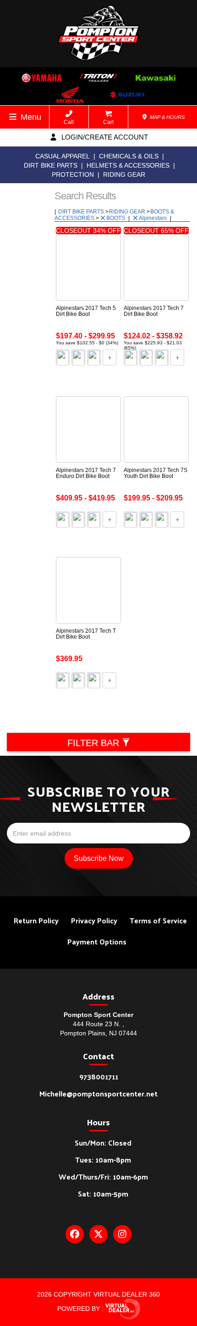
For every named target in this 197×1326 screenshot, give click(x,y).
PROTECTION (73, 174)
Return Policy (36, 920)
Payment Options (96, 941)
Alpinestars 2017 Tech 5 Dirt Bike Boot (86, 311)
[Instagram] (122, 1234)
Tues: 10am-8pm (103, 1159)
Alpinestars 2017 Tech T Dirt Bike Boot (86, 634)
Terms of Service (158, 920)
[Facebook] (75, 1234)
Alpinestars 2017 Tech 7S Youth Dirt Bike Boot (155, 473)
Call (69, 122)
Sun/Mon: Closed (103, 1142)
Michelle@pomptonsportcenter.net (98, 1093)
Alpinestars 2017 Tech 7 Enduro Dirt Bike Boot (86, 473)
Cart (108, 122)
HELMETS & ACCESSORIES (128, 165)
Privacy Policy (94, 920)
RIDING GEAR (124, 174)
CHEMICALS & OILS (129, 156)
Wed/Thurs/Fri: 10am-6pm (103, 1176)
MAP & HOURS (166, 117)
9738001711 (98, 1076)
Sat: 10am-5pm (103, 1193)
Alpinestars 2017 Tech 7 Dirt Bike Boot (154, 311)
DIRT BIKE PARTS (50, 165)
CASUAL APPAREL (62, 156)
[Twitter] (98, 1234)
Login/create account (104, 137)
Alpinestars (153, 218)
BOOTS (116, 218)
